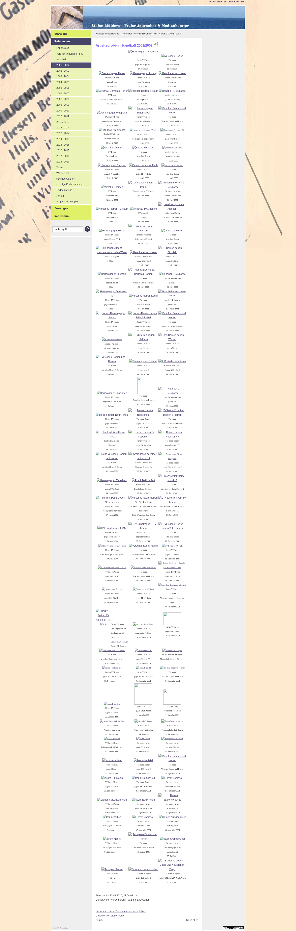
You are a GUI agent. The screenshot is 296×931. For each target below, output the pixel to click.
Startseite (59, 32)
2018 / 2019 (60, 161)
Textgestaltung (61, 189)
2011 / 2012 (60, 121)
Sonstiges (59, 207)
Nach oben (192, 920)
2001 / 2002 (60, 64)
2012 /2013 (60, 127)
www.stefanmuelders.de (107, 33)
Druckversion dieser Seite (110, 915)
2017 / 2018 (60, 155)
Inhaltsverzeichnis (234, 1)
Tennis (57, 167)
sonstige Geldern (63, 178)
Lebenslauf (60, 47)
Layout (57, 195)
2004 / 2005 (60, 82)
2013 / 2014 (60, 133)
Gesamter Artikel (117, 642)
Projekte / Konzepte (64, 201)
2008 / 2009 (60, 104)
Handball (58, 59)
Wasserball (60, 173)
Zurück (99, 920)
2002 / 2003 (60, 70)
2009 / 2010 (60, 110)
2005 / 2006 (60, 87)
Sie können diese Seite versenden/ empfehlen (121, 911)
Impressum (215, 1)
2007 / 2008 (60, 99)
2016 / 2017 (60, 150)
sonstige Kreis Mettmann (67, 184)
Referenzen (60, 40)
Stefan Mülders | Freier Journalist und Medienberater (85, 18)
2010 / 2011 (60, 116)
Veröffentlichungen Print (67, 53)
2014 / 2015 (60, 138)
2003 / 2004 (60, 76)
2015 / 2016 (60, 144)
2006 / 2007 (60, 93)
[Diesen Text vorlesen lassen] (155, 45)
